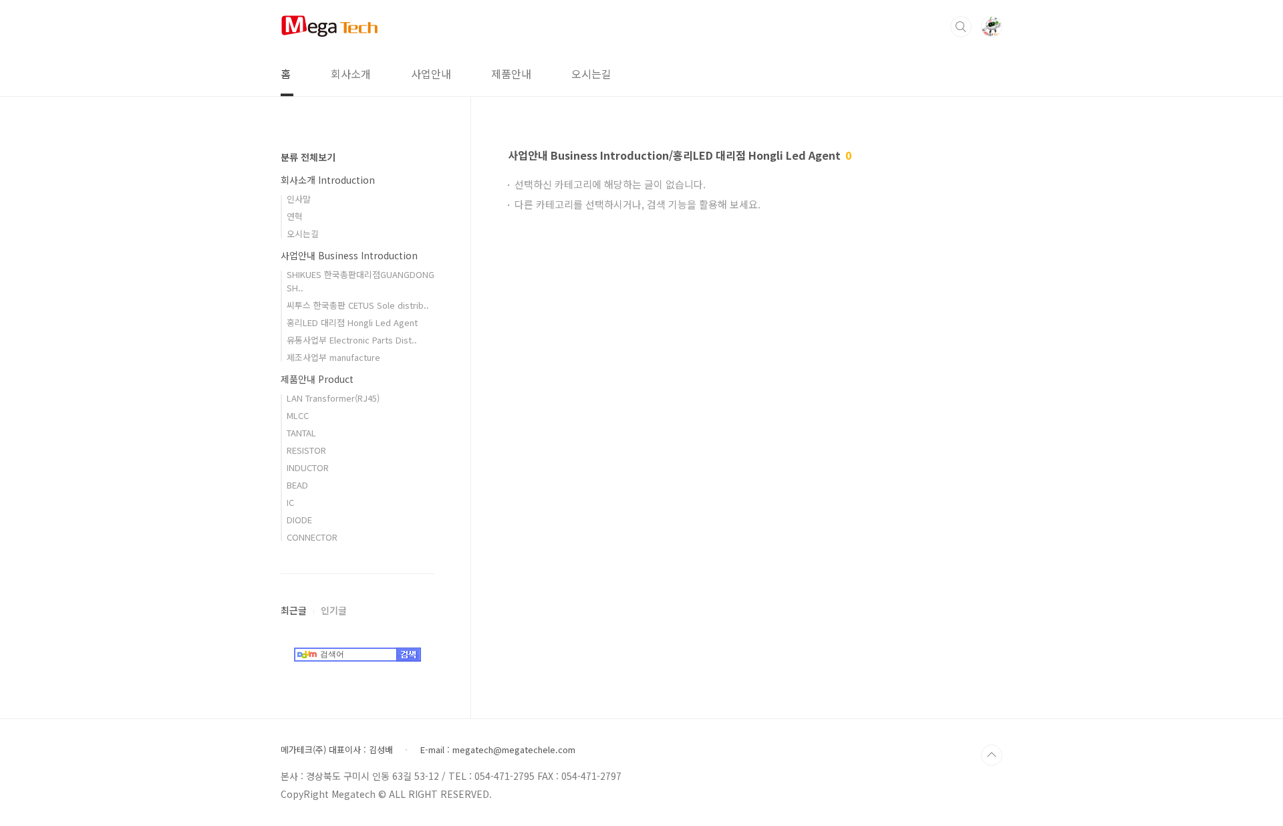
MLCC (298, 415)
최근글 (294, 610)
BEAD (297, 484)
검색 (961, 27)
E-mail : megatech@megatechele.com (497, 749)
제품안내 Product (317, 379)
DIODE (299, 519)
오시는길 (591, 73)
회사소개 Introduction (328, 179)
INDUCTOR (308, 467)
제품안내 (511, 73)
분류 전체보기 (308, 157)
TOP (991, 755)
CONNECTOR (312, 537)
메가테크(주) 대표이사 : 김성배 (337, 749)
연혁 (295, 216)
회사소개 (351, 73)
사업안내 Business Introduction (349, 255)
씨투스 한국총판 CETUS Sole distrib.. (358, 305)
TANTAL (301, 432)
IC (290, 502)
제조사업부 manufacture (333, 357)
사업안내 (431, 73)
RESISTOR (306, 450)
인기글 (334, 610)
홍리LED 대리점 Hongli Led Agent (352, 322)
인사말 (299, 198)
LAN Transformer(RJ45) (333, 398)
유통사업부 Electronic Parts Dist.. (352, 339)
